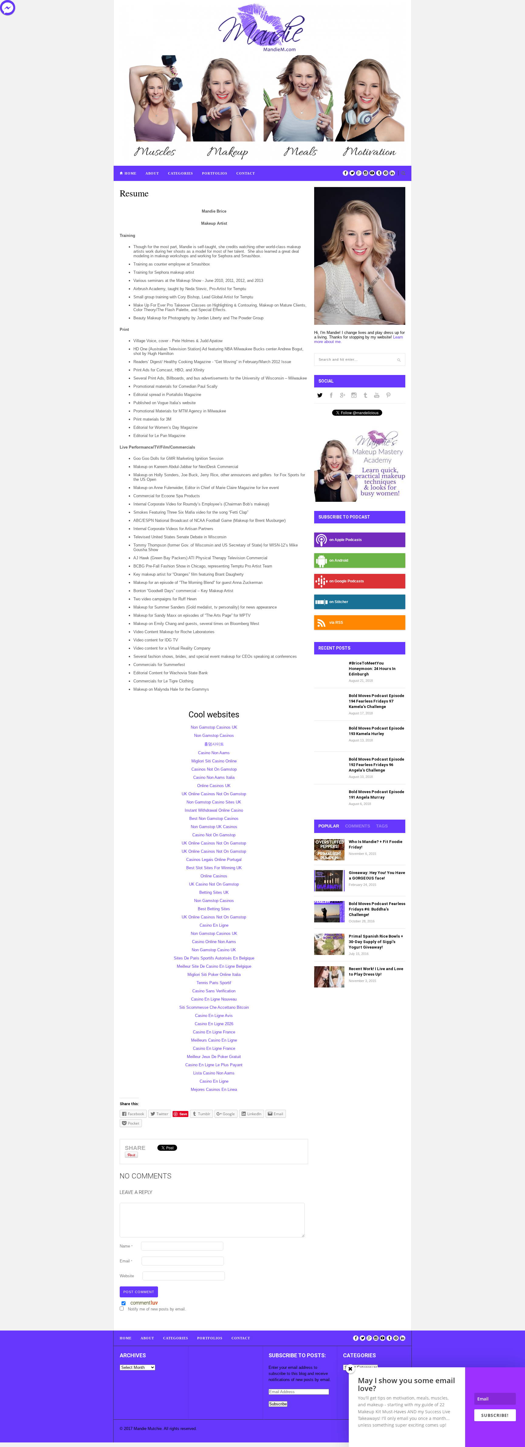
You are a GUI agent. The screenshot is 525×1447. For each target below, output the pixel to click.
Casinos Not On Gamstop (214, 769)
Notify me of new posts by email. (157, 1309)
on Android (338, 560)
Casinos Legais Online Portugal (214, 859)
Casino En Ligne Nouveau (214, 999)
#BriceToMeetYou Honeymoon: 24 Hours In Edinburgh (372, 668)
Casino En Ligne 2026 (214, 1024)
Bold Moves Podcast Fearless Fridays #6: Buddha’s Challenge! (377, 909)
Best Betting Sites (214, 909)
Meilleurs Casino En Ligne (214, 1040)
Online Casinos (214, 876)
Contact (245, 173)
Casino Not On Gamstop (213, 835)
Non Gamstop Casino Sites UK (214, 802)
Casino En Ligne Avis (214, 1015)
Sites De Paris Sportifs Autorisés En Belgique (214, 958)
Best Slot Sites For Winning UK (214, 868)
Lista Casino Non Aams (214, 1073)
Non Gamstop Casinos (214, 735)
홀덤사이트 (214, 744)
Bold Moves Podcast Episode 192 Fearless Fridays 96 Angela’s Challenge (376, 764)
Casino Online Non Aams (214, 941)
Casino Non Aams (214, 753)
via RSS (336, 622)
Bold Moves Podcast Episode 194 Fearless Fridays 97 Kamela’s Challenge (376, 701)
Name (126, 1246)
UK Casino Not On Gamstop (214, 884)
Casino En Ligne (214, 925)
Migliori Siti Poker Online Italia (214, 974)
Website (127, 1276)
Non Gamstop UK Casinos (214, 826)
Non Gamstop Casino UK (214, 950)
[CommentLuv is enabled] (144, 1304)
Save (183, 1114)
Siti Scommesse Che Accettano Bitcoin (214, 1007)
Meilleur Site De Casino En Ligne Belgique (214, 966)
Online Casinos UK (214, 785)
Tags (382, 826)
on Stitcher (338, 602)
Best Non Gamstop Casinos (213, 818)
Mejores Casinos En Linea (214, 1089)
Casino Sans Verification (213, 991)
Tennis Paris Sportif (214, 982)
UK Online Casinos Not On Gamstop (214, 794)
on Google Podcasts (346, 581)
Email (126, 1261)
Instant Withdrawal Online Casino (214, 810)
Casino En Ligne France (214, 1032)
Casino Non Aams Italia (214, 777)
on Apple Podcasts (345, 540)
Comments (357, 826)
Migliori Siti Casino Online (214, 761)
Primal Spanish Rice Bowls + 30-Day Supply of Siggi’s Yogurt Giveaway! (376, 941)
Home (130, 173)
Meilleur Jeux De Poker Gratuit (214, 1056)
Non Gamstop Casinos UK (214, 727)
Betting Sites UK (214, 892)
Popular (328, 826)
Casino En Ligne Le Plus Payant (213, 1065)
